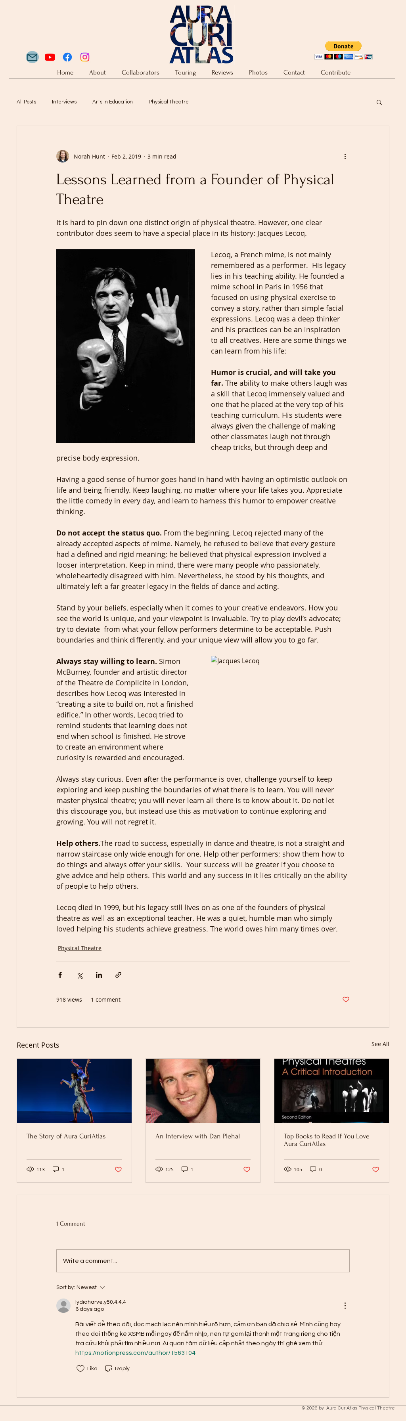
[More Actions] (345, 1305)
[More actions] (345, 156)
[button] (379, 102)
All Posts (26, 102)
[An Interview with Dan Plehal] (203, 1091)
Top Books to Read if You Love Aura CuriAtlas (327, 1140)
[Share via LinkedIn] (99, 975)
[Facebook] (67, 57)
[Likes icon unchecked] (80, 1368)
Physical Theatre (169, 102)
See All (380, 1044)
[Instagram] (85, 57)
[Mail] (32, 57)
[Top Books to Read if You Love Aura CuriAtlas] (331, 1091)
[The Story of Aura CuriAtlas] (74, 1091)
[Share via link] (118, 975)
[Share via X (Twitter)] (79, 975)
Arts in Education (112, 102)
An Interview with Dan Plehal (197, 1136)
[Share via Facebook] (60, 975)
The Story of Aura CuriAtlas (66, 1136)
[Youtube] (50, 57)
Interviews (64, 102)
